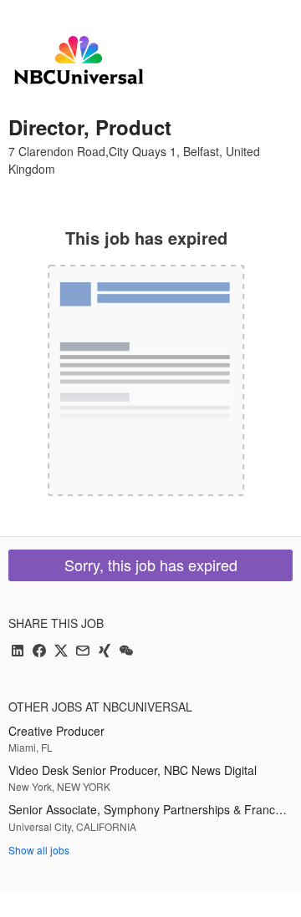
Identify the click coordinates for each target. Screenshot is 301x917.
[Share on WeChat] (126, 651)
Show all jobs (38, 850)
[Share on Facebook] (39, 651)
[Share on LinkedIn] (17, 651)
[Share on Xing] (104, 651)
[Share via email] (82, 651)
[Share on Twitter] (61, 651)
